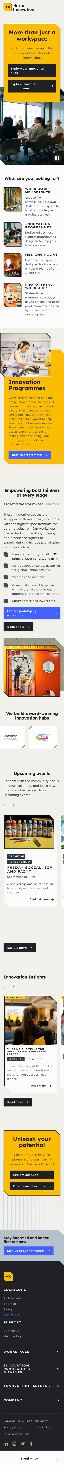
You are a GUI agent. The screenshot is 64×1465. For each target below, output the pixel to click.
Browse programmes (27, 454)
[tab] (23, 504)
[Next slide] (13, 805)
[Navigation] (19, 7)
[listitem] (31, 876)
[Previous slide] (6, 805)
